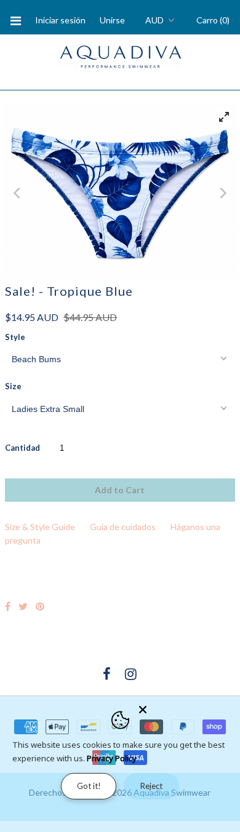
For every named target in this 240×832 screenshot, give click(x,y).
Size (13, 386)
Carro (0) (213, 20)
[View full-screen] (224, 116)
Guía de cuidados (123, 526)
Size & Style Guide (40, 526)
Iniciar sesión (60, 20)
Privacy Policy (112, 758)
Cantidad (22, 448)
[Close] (186, 707)
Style (15, 337)
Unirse (112, 20)
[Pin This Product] (40, 606)
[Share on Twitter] (23, 606)
